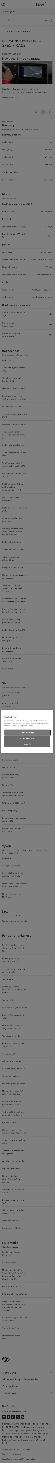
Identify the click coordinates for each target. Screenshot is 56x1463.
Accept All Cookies (27, 738)
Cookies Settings (27, 733)
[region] (27, 731)
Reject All (27, 744)
